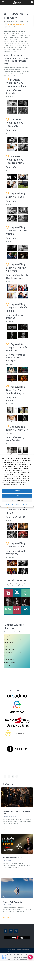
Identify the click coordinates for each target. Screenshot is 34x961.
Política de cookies (9, 504)
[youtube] (11, 931)
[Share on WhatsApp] (13, 776)
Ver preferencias (17, 500)
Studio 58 (20, 517)
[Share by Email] (16, 776)
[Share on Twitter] (9, 776)
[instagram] (16, 931)
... (21, 823)
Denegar (17, 495)
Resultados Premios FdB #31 (15, 858)
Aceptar (17, 491)
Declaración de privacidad (21, 504)
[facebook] (5, 931)
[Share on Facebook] (5, 776)
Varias (9, 24)
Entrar (9, 954)
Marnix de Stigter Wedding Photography (15, 358)
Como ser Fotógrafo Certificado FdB (17, 957)
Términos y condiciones (19, 959)
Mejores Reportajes (18, 24)
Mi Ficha (16, 954)
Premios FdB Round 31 (12, 902)
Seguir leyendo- (7, 829)
